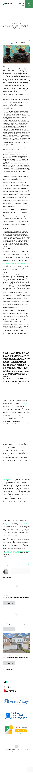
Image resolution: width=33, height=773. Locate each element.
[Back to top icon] (16, 746)
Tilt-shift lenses (6, 479)
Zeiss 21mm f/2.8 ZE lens (11, 443)
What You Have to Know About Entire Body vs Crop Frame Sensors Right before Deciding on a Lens (16, 263)
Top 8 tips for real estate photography (14, 625)
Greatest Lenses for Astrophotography (16, 551)
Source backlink (7, 559)
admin (12, 42)
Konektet (26, 751)
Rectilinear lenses (7, 219)
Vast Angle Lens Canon (13, 552)
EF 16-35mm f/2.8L (13, 352)
